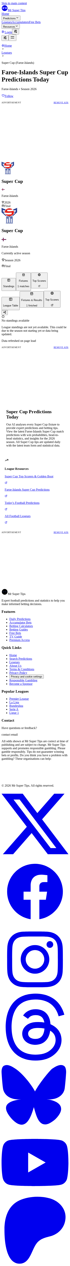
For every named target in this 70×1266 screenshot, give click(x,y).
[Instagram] (35, 991)
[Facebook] (35, 924)
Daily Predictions (20, 619)
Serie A (13, 709)
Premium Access (19, 640)
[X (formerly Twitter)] (35, 856)
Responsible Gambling (23, 680)
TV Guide (15, 636)
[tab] (9, 284)
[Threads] (35, 1059)
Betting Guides (18, 629)
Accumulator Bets (20, 622)
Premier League (19, 698)
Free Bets (35, 22)
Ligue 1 (14, 712)
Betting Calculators (21, 626)
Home (5, 13)
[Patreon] (35, 1262)
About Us (15, 665)
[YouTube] (35, 1195)
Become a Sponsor (20, 683)
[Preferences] (15, 31)
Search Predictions (20, 658)
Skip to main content (14, 3)
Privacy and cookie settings (26, 676)
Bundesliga (16, 705)
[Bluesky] (35, 1127)
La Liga (14, 702)
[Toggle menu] (12, 37)
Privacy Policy (18, 672)
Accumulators (20, 22)
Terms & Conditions (21, 669)
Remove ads (61, 102)
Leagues (7, 22)
